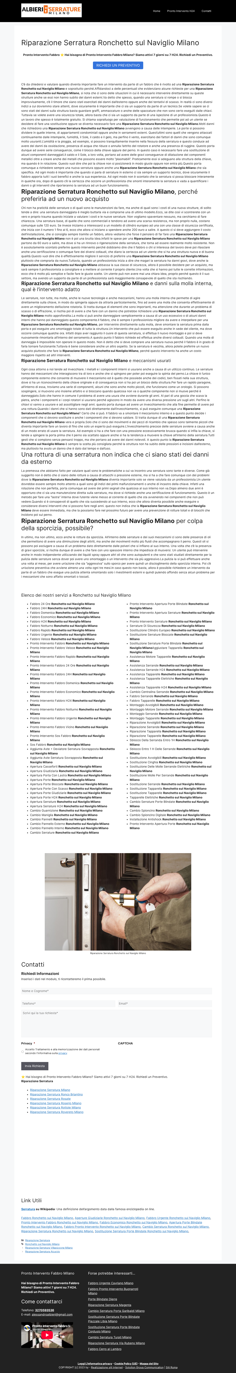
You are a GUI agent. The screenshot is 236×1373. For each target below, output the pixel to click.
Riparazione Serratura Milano (50, 1090)
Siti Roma (171, 1367)
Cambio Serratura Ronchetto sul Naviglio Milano (175, 1226)
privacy (62, 1053)
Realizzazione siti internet (107, 1367)
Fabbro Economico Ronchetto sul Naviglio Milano (133, 1222)
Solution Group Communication (144, 1367)
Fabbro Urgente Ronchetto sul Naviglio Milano (178, 1218)
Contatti (206, 11)
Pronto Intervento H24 (181, 11)
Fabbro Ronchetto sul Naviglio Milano (47, 1218)
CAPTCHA (125, 1043)
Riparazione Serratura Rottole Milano (55, 1107)
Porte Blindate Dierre (102, 1299)
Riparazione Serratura (37, 1240)
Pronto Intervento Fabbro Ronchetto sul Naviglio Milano (59, 1222)
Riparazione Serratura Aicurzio (42, 1251)
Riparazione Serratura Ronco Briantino (56, 1094)
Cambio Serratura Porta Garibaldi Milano (116, 1311)
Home (156, 11)
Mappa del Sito (149, 1363)
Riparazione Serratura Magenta (109, 1305)
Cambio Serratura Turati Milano (109, 1337)
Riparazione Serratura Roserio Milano (55, 1103)
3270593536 (44, 1310)
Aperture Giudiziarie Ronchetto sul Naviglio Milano (110, 1218)
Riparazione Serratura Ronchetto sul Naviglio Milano (57, 1231)
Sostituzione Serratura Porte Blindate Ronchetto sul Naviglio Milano (141, 1231)
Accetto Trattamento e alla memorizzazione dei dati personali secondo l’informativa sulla (62, 1051)
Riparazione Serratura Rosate (50, 1098)
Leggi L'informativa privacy (95, 1363)
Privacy (28, 1043)
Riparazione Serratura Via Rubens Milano (116, 1343)
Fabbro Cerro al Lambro (104, 1349)
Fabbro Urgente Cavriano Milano (110, 1283)
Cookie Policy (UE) (126, 1363)
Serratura (28, 1209)
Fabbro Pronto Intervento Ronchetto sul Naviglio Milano (102, 1226)
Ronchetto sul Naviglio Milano (42, 1244)
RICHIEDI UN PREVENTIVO (118, 65)
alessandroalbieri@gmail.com (52, 1314)
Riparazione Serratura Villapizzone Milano (49, 1247)
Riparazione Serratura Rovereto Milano (56, 1112)
